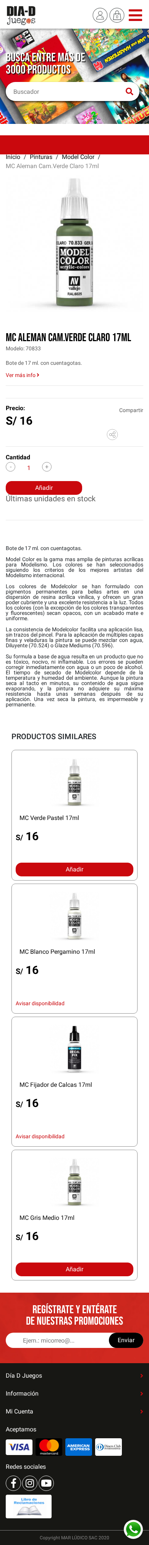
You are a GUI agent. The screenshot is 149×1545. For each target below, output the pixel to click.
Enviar (126, 1340)
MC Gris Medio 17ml (46, 1217)
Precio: (15, 408)
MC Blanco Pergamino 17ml (57, 951)
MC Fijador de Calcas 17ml (55, 1084)
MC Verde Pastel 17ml (49, 817)
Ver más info (21, 375)
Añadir (44, 487)
